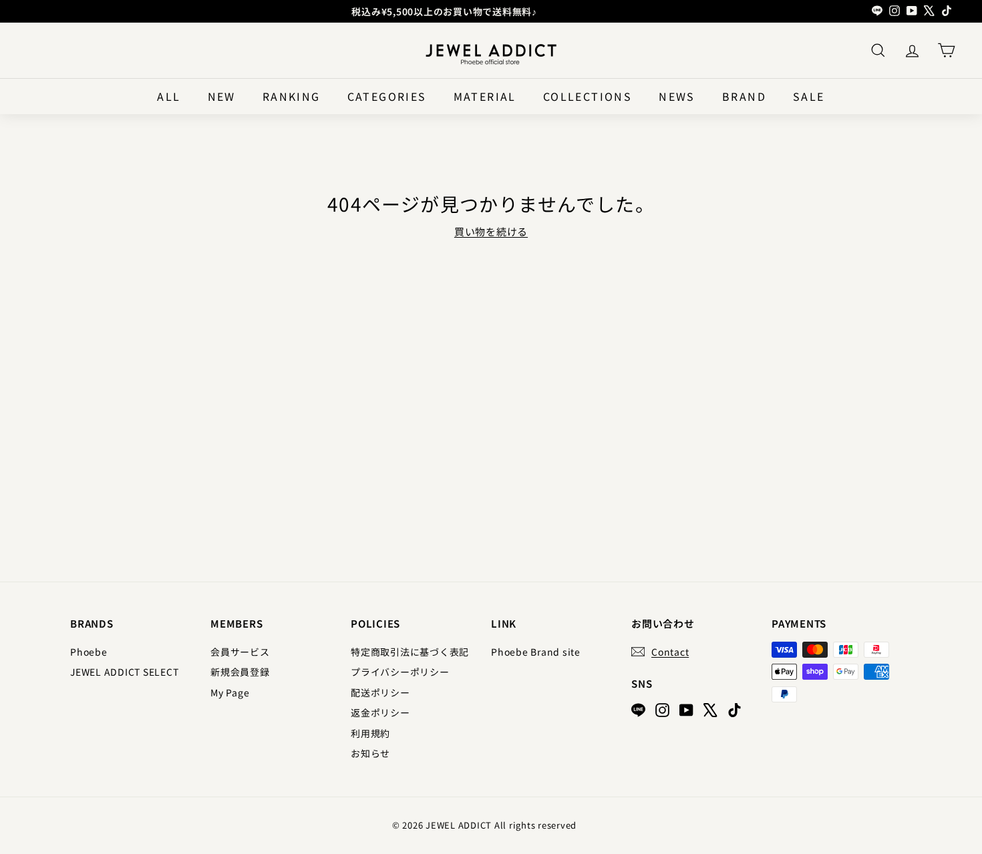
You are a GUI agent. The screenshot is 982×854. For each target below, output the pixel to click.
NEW (222, 96)
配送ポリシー (380, 692)
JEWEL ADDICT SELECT (124, 671)
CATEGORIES (387, 96)
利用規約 (370, 733)
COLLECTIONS (587, 96)
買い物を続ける (491, 231)
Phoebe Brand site (536, 651)
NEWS (677, 96)
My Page (229, 692)
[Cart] (946, 50)
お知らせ (370, 753)
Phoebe (89, 651)
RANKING (292, 96)
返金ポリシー (380, 712)
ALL (168, 96)
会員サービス (240, 651)
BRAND (744, 96)
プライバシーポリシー (400, 671)
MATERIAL (485, 96)
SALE (809, 96)
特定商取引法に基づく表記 (410, 651)
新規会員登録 (240, 671)
